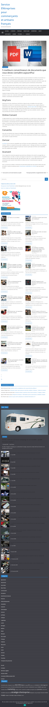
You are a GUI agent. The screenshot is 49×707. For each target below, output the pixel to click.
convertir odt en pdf (32, 106)
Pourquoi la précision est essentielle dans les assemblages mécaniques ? (26, 537)
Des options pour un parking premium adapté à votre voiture (23, 485)
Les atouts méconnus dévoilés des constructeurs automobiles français (25, 466)
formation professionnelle (16, 687)
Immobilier (3, 604)
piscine (36, 689)
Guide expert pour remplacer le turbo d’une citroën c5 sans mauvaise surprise (27, 563)
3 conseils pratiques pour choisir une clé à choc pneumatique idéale (25, 569)
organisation (24, 689)
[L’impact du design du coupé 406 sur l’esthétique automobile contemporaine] (5, 499)
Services (34, 230)
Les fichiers (4, 143)
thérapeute (32, 692)
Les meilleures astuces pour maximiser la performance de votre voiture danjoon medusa (27, 524)
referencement (44, 689)
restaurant (7, 692)
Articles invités (4, 673)
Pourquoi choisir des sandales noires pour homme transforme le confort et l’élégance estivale (40, 344)
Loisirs (14, 34)
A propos (13, 31)
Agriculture (3, 579)
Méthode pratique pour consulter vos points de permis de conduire (24, 472)
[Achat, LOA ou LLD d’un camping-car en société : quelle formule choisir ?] (24, 422)
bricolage (26, 685)
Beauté (14, 685)
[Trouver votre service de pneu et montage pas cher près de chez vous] (5, 551)
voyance (22, 695)
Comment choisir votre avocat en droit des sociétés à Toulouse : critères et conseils (28, 390)
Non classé (3, 636)
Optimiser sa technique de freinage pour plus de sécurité (22, 492)
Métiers (2, 628)
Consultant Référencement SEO (8, 676)
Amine (10, 75)
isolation (36, 687)
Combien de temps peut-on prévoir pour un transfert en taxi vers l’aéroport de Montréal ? (27, 556)
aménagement (10, 685)
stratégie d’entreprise (20, 692)
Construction (4, 590)
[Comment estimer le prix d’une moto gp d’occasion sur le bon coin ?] (5, 512)
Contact (28, 34)
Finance (6, 687)
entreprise (2, 687)
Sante (8, 358)
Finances (3, 598)
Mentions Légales (5, 670)
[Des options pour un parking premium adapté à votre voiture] (5, 486)
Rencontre (3, 644)
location (39, 687)
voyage (3, 695)
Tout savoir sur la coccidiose (13, 217)
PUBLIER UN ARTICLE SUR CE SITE (8, 183)
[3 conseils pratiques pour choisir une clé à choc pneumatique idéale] (5, 570)
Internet (3, 612)
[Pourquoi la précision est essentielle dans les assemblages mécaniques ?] (5, 537)
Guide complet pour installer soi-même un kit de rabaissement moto (25, 478)
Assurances (34, 358)
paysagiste (28, 689)
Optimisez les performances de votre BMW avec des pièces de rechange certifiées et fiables (28, 543)
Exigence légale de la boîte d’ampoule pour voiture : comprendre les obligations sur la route (28, 459)
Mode (33, 341)
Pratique (19, 31)
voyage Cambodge (17, 695)
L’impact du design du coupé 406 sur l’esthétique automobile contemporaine (26, 498)
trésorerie (43, 692)
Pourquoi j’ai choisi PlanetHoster (8, 186)
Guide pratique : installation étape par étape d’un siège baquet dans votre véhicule (28, 517)
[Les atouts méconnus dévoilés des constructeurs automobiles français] (5, 467)
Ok (24, 705)
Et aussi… (20, 34)
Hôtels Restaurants (36, 295)
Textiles (2, 655)
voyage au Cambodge (9, 695)
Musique (3, 633)
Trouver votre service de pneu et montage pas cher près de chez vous (25, 549)
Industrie (34, 246)
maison (6, 689)
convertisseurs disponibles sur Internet (28, 166)
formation (9, 687)
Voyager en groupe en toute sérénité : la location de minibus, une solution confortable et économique (26, 530)
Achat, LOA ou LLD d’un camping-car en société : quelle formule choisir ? (22, 440)
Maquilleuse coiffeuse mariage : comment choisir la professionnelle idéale (14, 233)
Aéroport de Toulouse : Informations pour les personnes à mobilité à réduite (28, 394)
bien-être (18, 685)
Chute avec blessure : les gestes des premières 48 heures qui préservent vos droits (39, 361)
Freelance (22, 687)
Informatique (5, 67)
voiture (46, 692)
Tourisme (34, 216)
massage (16, 689)
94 (1, 379)
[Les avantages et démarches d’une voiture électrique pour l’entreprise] (5, 454)
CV (39, 685)
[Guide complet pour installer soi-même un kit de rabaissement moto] (5, 479)
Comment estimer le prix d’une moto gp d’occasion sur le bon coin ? (24, 511)
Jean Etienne (12, 444)
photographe (32, 689)
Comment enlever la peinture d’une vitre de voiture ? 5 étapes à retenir (30, 392)
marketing (11, 689)
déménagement (44, 685)
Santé (40, 31)
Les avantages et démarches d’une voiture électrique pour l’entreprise (25, 452)
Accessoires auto (4, 685)
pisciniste (39, 689)
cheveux (31, 685)
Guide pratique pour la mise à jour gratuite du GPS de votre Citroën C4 (25, 504)
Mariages (9, 230)
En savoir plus (4, 227)
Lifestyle (34, 280)
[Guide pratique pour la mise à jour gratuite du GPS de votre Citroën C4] (5, 505)
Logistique (3, 620)
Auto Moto (8, 34)
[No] (47, 703)
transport (39, 692)
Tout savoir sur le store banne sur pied (12, 172)
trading (35, 692)
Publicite (3, 641)
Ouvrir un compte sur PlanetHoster (8, 188)
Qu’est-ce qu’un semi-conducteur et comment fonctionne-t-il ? (22, 396)
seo (10, 692)
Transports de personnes (6, 660)
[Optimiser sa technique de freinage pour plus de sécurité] (5, 493)
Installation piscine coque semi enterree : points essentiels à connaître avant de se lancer (38, 328)
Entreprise (34, 31)
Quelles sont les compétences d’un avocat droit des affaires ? (24, 388)
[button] (23, 34)
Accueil (7, 31)
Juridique (3, 615)
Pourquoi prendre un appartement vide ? (36, 172)
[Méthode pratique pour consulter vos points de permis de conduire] (5, 473)
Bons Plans (26, 31)
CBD (29, 685)
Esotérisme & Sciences (6, 596)
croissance (37, 685)
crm (33, 685)
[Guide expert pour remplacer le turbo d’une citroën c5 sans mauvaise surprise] (5, 564)
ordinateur (20, 689)
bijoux (22, 685)
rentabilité (3, 692)
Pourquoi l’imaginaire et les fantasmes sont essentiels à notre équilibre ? (39, 283)
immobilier (26, 687)
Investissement (31, 687)
